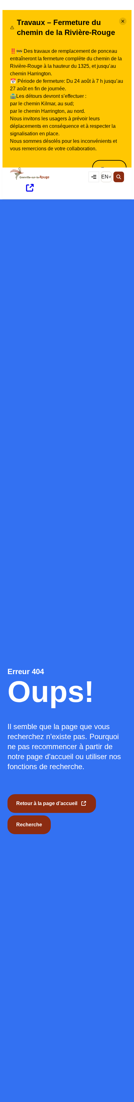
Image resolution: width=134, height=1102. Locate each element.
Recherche (29, 824)
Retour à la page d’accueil (46, 807)
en (106, 178)
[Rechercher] (118, 177)
